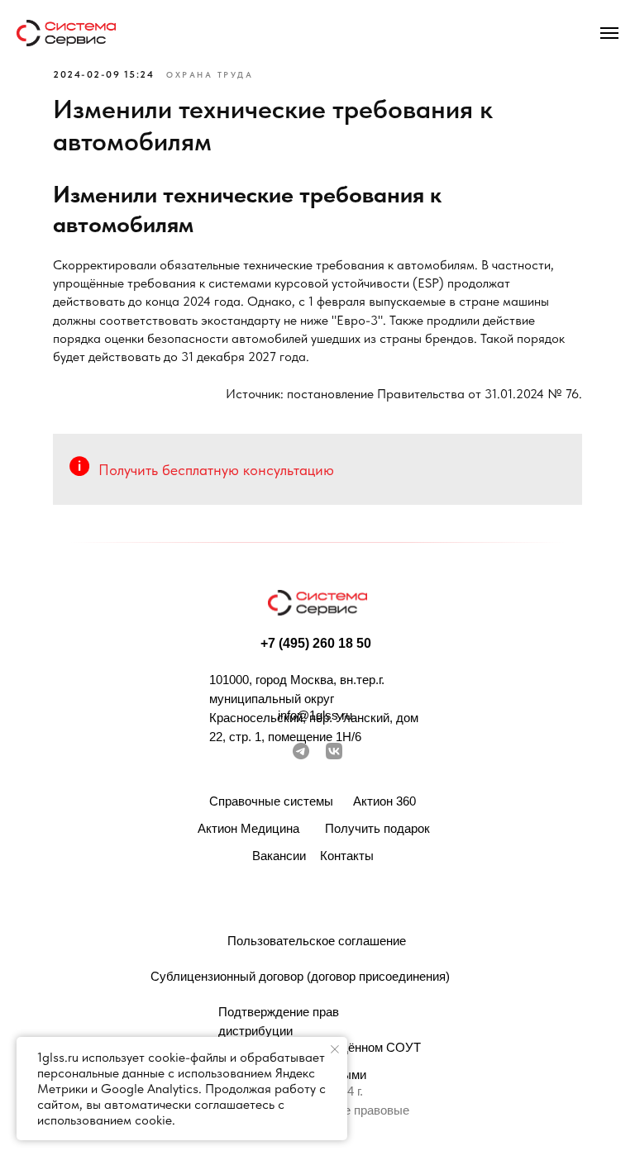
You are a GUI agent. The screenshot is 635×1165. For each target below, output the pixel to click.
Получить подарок (377, 828)
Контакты (347, 856)
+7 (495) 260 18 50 (315, 643)
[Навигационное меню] (609, 33)
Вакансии (279, 856)
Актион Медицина (248, 828)
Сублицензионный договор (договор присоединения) (300, 976)
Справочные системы (271, 801)
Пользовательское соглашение (316, 941)
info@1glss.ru (315, 715)
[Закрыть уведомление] (335, 1049)
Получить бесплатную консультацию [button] (216, 469)
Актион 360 (384, 801)
